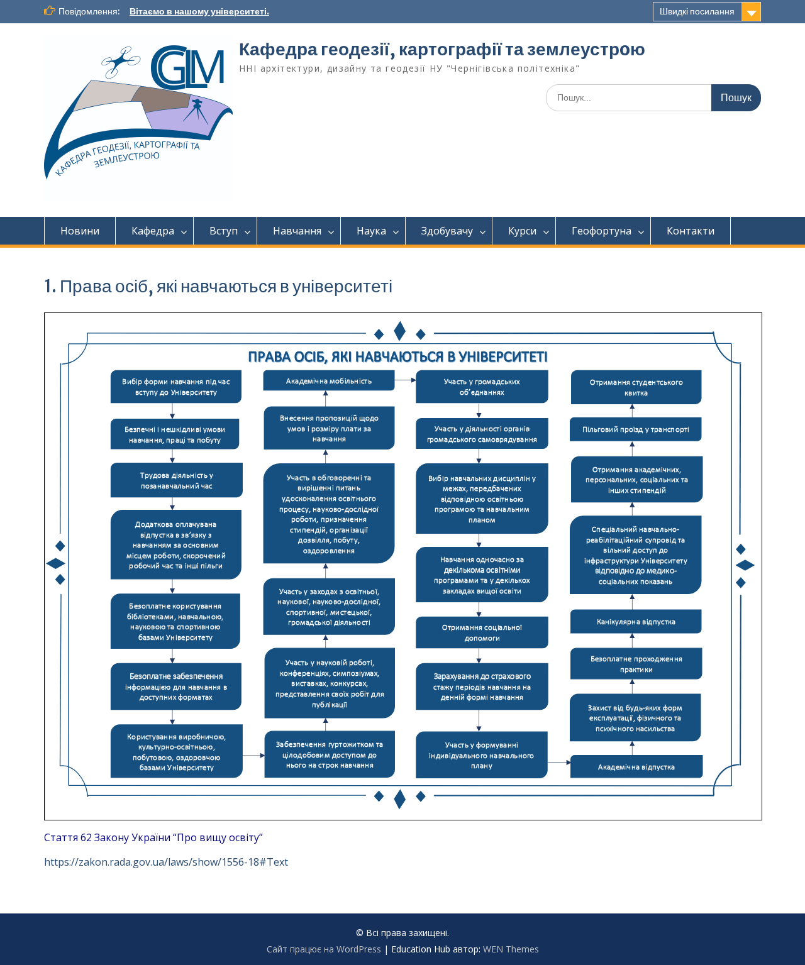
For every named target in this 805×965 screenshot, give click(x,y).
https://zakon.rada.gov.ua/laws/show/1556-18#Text (166, 862)
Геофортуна (601, 231)
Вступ (223, 231)
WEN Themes (511, 949)
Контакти (690, 231)
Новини (79, 231)
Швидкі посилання (697, 11)
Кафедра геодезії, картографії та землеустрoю (442, 49)
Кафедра (152, 231)
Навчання (297, 231)
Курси (522, 231)
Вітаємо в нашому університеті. (199, 11)
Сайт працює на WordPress (324, 949)
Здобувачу (447, 231)
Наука (371, 231)
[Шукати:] (653, 97)
